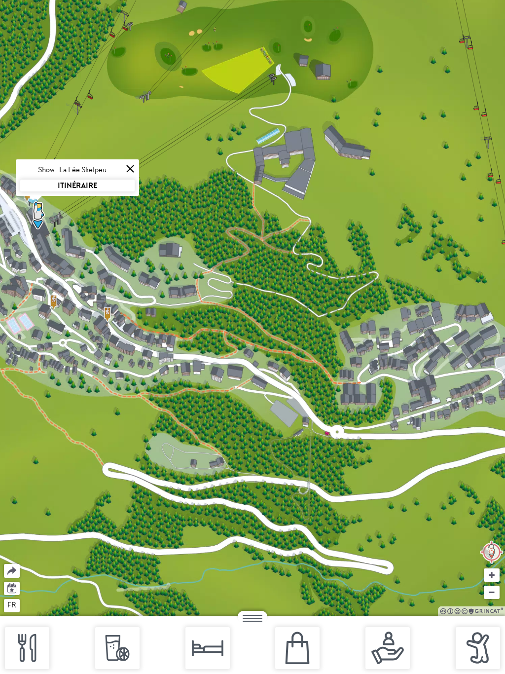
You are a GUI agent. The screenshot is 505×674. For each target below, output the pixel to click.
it (48, 605)
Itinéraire (77, 185)
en (31, 605)
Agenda (12, 587)
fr (11, 605)
